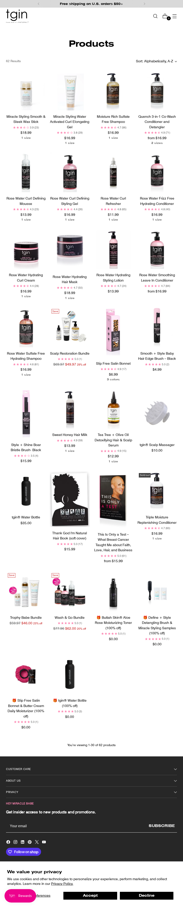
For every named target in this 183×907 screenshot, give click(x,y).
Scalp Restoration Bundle (69, 353)
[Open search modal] (155, 16)
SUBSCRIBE (162, 826)
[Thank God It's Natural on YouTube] (44, 843)
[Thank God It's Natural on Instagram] (16, 843)
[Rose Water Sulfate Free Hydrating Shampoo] (26, 327)
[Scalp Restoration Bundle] (70, 327)
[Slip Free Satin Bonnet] (113, 332)
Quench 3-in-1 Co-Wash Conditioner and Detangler (157, 121)
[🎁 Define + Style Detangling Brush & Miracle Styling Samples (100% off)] (157, 591)
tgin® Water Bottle (26, 517)
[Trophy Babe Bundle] (26, 591)
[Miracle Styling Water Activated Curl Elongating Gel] (70, 90)
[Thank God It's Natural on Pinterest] (30, 843)
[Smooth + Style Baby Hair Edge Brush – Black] (157, 327)
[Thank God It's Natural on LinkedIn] (23, 843)
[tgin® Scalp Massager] (157, 413)
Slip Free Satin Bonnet (113, 363)
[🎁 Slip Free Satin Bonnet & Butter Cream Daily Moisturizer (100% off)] (26, 674)
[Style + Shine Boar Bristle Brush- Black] (26, 413)
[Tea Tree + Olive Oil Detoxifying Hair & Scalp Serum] (113, 409)
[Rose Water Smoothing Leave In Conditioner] (157, 249)
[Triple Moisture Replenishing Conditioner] (157, 491)
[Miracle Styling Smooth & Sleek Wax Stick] (26, 90)
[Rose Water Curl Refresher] (113, 172)
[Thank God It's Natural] (17, 16)
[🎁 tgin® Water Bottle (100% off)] (70, 674)
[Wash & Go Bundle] (70, 591)
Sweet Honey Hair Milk (69, 435)
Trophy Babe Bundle (26, 617)
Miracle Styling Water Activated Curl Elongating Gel (69, 121)
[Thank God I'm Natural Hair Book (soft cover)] (70, 499)
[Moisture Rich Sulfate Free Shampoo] (113, 90)
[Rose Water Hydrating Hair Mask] (70, 250)
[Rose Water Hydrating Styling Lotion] (113, 249)
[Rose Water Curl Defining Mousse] (26, 172)
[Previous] (39, 4)
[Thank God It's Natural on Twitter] (37, 843)
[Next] (144, 4)
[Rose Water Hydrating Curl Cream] (26, 249)
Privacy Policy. (62, 884)
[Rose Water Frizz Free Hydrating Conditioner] (157, 172)
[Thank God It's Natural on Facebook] (8, 843)
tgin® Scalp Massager (157, 445)
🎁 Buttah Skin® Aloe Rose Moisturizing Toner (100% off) (113, 622)
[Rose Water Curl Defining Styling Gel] (70, 172)
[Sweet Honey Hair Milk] (70, 409)
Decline (146, 895)
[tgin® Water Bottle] (26, 491)
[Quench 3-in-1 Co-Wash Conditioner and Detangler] (157, 90)
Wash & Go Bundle (70, 617)
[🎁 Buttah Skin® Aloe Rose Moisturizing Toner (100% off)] (113, 591)
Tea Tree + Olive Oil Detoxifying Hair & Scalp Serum (113, 440)
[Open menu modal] (174, 16)
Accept (90, 895)
